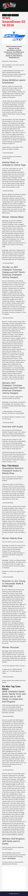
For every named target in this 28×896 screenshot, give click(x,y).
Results (4, 15)
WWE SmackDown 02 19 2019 (13, 21)
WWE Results (15, 15)
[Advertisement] (14, 878)
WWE (9, 15)
